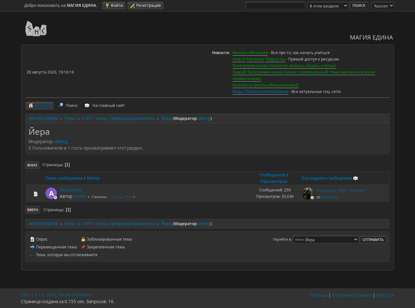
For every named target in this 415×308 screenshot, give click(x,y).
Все (129, 196)
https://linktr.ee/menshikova (260, 91)
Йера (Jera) (71, 190)
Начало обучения (250, 52)
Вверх (32, 209)
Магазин (255, 59)
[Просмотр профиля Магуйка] (308, 197)
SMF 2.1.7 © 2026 (38, 294)
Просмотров (273, 181)
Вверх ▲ (385, 295)
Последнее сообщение (326, 178)
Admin (79, 196)
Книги (238, 59)
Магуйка (330, 197)
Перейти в (282, 239)
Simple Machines (74, 294)
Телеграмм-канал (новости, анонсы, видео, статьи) (284, 65)
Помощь (318, 295)
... (121, 196)
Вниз (32, 165)
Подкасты (275, 59)
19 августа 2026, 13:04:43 (340, 190)
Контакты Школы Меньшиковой (265, 85)
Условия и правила (352, 295)
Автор (93, 178)
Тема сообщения (64, 178)
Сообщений (272, 175)
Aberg (204, 118)
